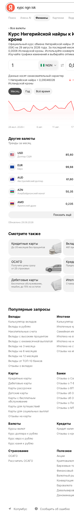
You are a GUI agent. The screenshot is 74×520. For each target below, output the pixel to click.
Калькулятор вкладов (22, 321)
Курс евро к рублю (20, 438)
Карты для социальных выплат (28, 411)
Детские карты (18, 393)
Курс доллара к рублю (23, 433)
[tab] (15, 91)
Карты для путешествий (24, 406)
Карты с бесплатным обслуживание (22, 399)
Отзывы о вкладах (20, 365)
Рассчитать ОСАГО (20, 460)
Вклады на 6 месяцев (22, 351)
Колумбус (20, 509)
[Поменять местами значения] (62, 65)
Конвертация (65, 480)
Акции (61, 455)
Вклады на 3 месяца (21, 346)
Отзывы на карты (19, 416)
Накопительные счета (22, 331)
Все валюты (18, 28)
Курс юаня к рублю (20, 443)
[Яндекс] (10, 7)
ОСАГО (13, 455)
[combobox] (48, 65)
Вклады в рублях (19, 326)
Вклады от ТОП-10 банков (25, 360)
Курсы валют (16, 428)
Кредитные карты (19, 378)
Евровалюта (64, 485)
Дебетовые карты (20, 383)
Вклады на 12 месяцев (23, 356)
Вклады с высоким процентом (28, 336)
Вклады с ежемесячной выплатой (30, 341)
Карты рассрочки (19, 388)
